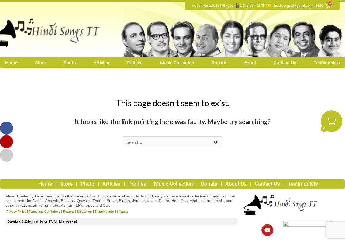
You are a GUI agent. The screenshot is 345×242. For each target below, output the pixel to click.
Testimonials (327, 62)
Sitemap (122, 211)
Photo (70, 62)
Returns (68, 211)
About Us (236, 184)
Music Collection (177, 62)
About (250, 62)
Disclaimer (84, 211)
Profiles (135, 62)
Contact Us (285, 62)
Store (40, 62)
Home (11, 62)
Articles (101, 62)
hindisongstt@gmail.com (293, 6)
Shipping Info (104, 211)
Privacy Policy (16, 211)
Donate (219, 62)
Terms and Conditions (44, 211)
